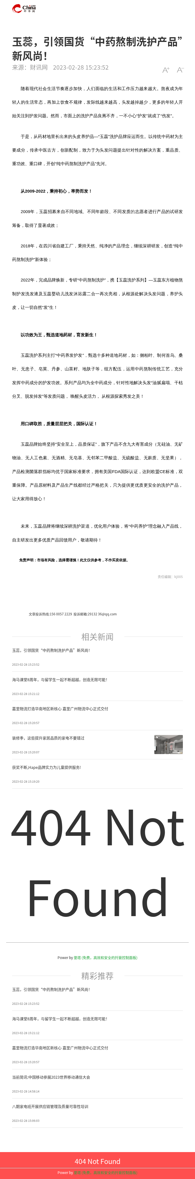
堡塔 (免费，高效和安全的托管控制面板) (105, 957)
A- (180, 70)
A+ (166, 70)
